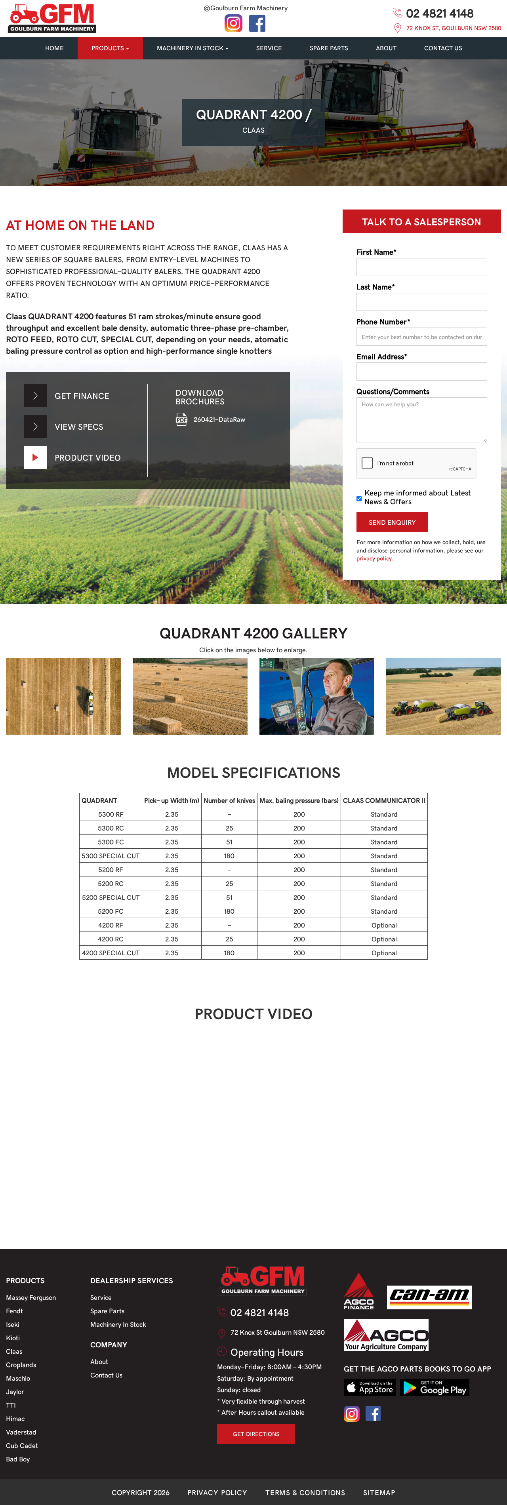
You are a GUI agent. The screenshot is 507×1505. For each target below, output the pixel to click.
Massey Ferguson (31, 1297)
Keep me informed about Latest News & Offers (417, 496)
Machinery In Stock (118, 1324)
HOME (54, 48)
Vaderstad (21, 1431)
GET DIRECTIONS (256, 1434)
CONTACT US (443, 48)
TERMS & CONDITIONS (305, 1492)
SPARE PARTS (329, 48)
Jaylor (15, 1391)
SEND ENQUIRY (392, 522)
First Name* (376, 251)
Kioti (13, 1337)
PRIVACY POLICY (217, 1492)
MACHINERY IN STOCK (190, 48)
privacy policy (373, 558)
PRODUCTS (107, 48)
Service (101, 1297)
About (386, 48)
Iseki (12, 1324)
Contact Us (106, 1374)
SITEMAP (379, 1492)
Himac (15, 1418)
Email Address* (381, 356)
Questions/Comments (392, 391)
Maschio (18, 1378)
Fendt (14, 1310)
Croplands (21, 1364)
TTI (11, 1405)
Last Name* (375, 286)
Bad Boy (18, 1458)
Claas (14, 1351)
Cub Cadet (22, 1445)
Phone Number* (383, 321)
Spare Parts (107, 1310)
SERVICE (269, 48)
